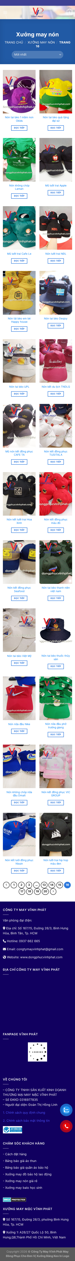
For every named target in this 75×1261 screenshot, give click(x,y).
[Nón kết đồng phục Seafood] (19, 562)
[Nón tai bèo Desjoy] (55, 292)
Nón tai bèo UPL (19, 386)
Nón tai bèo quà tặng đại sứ (56, 119)
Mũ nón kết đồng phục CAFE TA (19, 453)
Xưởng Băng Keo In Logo (53, 1256)
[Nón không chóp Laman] (19, 159)
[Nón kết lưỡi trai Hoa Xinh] (19, 494)
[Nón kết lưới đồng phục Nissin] (19, 834)
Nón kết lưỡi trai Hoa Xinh (19, 521)
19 (37, 891)
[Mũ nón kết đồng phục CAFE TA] (19, 425)
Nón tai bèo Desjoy (56, 318)
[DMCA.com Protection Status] (14, 1199)
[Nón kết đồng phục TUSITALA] (55, 425)
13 (44, 885)
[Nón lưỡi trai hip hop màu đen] (55, 834)
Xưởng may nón (41, 42)
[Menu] (5, 12)
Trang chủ (14, 42)
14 (51, 885)
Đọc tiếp (19, 127)
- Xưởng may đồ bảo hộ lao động (27, 1174)
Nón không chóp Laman (19, 187)
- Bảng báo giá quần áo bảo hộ (25, 1167)
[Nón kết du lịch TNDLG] (55, 361)
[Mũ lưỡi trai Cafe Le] (19, 228)
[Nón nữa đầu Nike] (19, 698)
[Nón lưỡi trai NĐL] (55, 228)
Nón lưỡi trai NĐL (55, 253)
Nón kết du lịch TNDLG (56, 386)
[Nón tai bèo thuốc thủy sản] (55, 630)
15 (59, 885)
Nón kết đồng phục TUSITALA (56, 453)
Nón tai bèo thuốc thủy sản (56, 657)
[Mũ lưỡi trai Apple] (55, 159)
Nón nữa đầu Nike (19, 724)
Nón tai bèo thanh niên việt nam (56, 589)
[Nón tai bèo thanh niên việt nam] (55, 562)
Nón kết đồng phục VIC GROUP (56, 794)
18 (29, 891)
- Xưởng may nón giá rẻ (20, 1181)
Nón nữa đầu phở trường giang (55, 725)
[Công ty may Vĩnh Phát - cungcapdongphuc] (37, 12)
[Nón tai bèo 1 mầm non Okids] (19, 91)
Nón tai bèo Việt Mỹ (19, 655)
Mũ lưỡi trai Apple (56, 185)
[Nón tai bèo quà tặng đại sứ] (55, 91)
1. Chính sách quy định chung (24, 1112)
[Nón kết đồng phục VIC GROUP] (55, 766)
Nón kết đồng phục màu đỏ (56, 521)
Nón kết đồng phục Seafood (19, 589)
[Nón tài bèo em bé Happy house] (19, 292)
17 (21, 891)
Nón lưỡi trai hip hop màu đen (55, 862)
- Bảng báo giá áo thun (19, 1161)
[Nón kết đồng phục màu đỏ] (55, 494)
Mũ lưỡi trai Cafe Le (19, 253)
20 (45, 891)
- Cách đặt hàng (15, 1154)
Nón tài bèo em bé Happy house (19, 320)
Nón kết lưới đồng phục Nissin (19, 862)
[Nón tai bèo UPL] (19, 361)
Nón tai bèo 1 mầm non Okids (19, 119)
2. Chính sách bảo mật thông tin (26, 1120)
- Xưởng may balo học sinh (22, 1188)
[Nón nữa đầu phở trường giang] (55, 698)
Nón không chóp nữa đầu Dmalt (19, 794)
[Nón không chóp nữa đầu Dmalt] (19, 766)
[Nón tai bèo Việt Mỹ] (19, 630)
